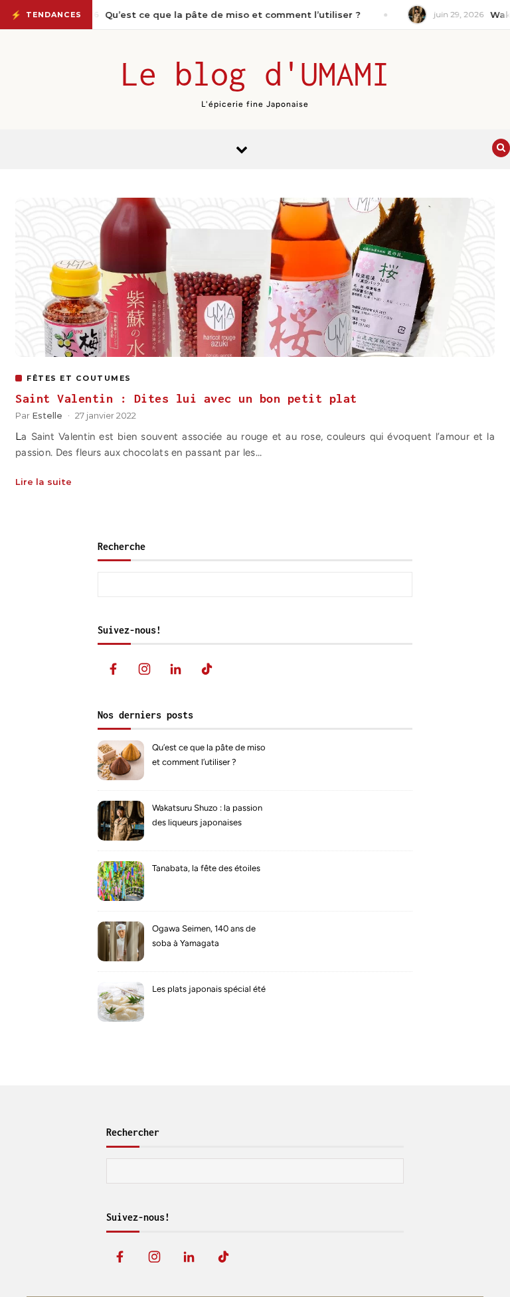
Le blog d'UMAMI (255, 73)
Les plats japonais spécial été (209, 989)
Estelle (47, 415)
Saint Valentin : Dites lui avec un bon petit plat (186, 398)
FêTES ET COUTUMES (79, 378)
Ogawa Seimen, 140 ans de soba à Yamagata (204, 935)
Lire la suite (43, 481)
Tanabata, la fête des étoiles (206, 868)
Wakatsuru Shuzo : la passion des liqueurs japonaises (207, 815)
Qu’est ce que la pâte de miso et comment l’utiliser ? (209, 754)
